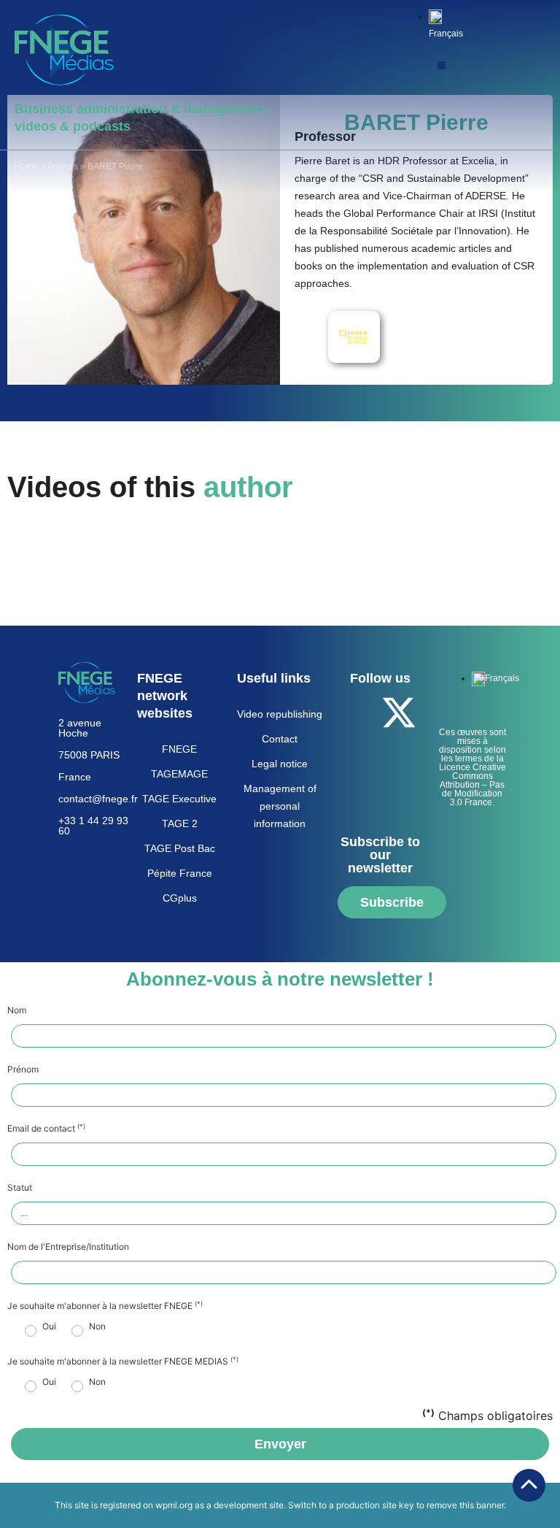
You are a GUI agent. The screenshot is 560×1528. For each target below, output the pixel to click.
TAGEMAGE (179, 774)
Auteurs (62, 166)
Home (27, 166)
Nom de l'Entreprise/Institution (68, 1247)
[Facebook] (359, 712)
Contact (280, 739)
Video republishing (279, 714)
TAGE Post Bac (179, 848)
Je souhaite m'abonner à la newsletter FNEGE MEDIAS (122, 1361)
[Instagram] (378, 794)
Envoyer (280, 1444)
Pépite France (179, 873)
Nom (16, 1010)
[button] (442, 65)
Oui (49, 1326)
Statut (19, 1187)
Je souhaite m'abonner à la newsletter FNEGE (105, 1306)
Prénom (23, 1069)
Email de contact (46, 1128)
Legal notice (280, 763)
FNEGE (179, 749)
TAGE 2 (180, 823)
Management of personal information (280, 806)
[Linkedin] (399, 753)
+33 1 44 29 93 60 (93, 826)
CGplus (180, 898)
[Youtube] (359, 753)
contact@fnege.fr (98, 799)
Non (97, 1326)
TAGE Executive (179, 799)
